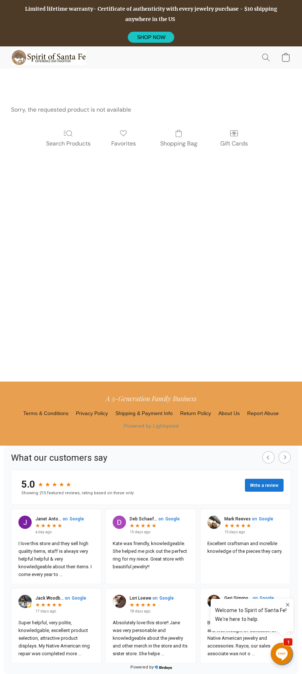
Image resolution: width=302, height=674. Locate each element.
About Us (229, 413)
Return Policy (195, 413)
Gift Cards (234, 143)
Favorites (123, 143)
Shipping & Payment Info (144, 413)
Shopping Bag (178, 143)
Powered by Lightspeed (151, 426)
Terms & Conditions (46, 413)
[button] (151, 37)
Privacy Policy (92, 413)
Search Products (68, 143)
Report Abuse (263, 413)
